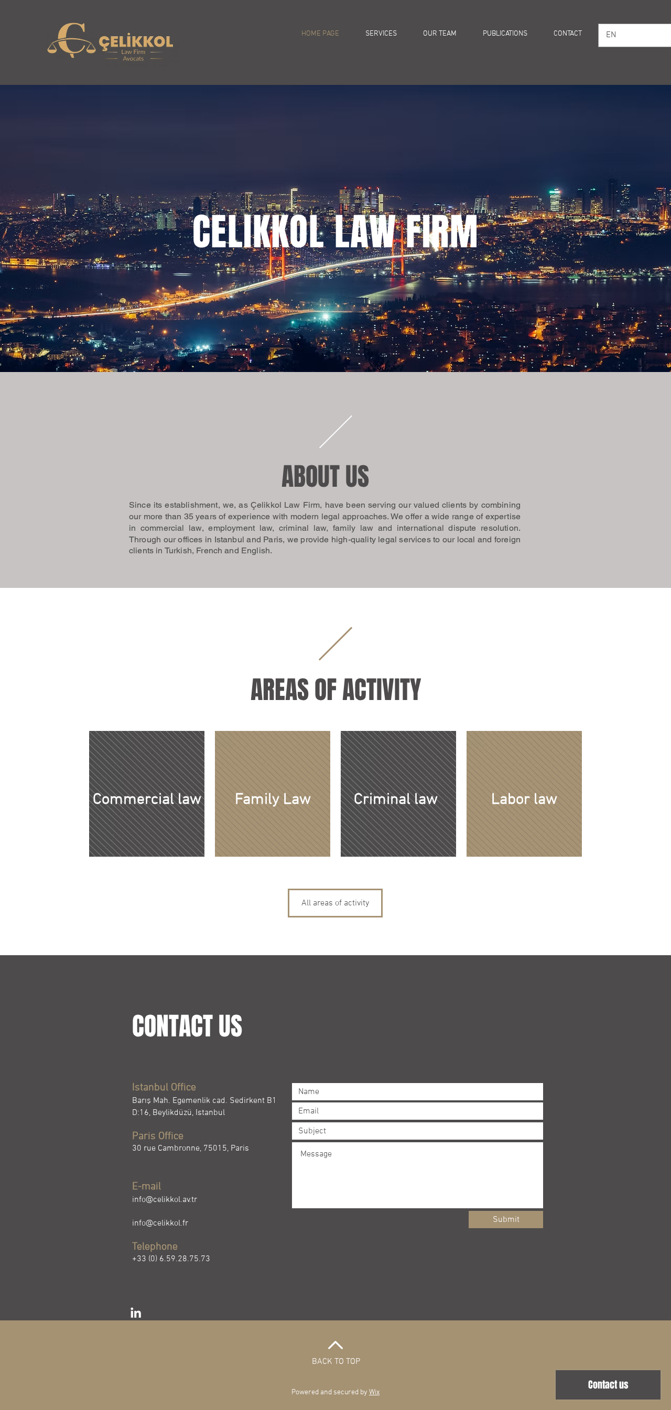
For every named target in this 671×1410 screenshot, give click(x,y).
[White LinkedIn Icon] (135, 1312)
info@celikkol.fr (160, 1223)
